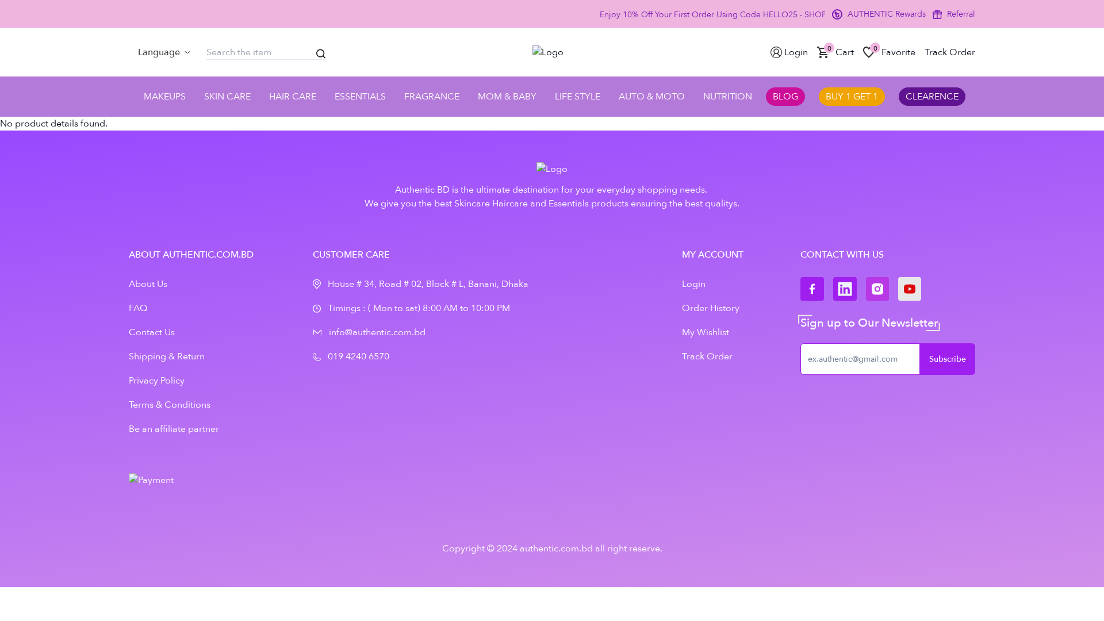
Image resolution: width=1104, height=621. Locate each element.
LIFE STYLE (577, 96)
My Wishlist (705, 332)
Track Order (707, 356)
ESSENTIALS (360, 96)
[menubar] (164, 52)
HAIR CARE (292, 96)
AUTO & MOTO (652, 96)
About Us (148, 284)
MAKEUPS (165, 96)
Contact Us (152, 332)
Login (694, 284)
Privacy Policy (157, 380)
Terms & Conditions (169, 404)
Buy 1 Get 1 (852, 96)
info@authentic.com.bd (377, 332)
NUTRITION (727, 96)
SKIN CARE (227, 96)
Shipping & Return (167, 356)
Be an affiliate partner (174, 429)
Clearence (932, 96)
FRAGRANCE (431, 96)
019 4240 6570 (358, 356)
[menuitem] (164, 52)
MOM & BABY (507, 96)
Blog (785, 96)
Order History (710, 308)
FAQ (138, 308)
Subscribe (947, 359)
